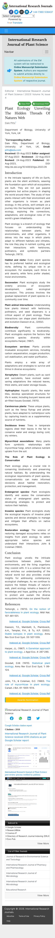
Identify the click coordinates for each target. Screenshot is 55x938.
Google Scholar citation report (18, 725)
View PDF (25, 104)
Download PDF (42, 104)
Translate (17, 22)
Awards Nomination (27, 700)
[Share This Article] (11, 718)
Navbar (9, 51)
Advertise (10, 916)
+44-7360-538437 (42, 12)
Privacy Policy (39, 916)
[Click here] (11, 12)
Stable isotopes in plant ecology (24, 633)
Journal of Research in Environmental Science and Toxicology (27, 858)
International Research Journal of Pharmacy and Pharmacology (26, 866)
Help (8, 921)
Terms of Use (24, 916)
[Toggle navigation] (6, 31)
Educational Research (16, 889)
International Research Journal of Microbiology (21, 874)
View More (43, 843)
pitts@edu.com (13, 150)
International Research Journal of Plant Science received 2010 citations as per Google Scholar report (25, 737)
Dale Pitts (10, 123)
